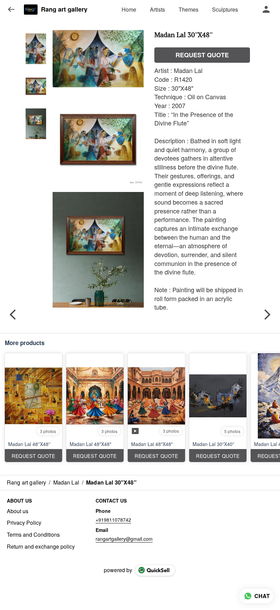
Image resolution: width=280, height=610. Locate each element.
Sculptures (225, 9)
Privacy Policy (24, 522)
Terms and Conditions (33, 534)
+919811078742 (113, 519)
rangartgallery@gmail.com (124, 538)
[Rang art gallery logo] (31, 9)
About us (17, 511)
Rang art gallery (64, 9)
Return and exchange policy (41, 546)
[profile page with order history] (266, 9)
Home (129, 9)
